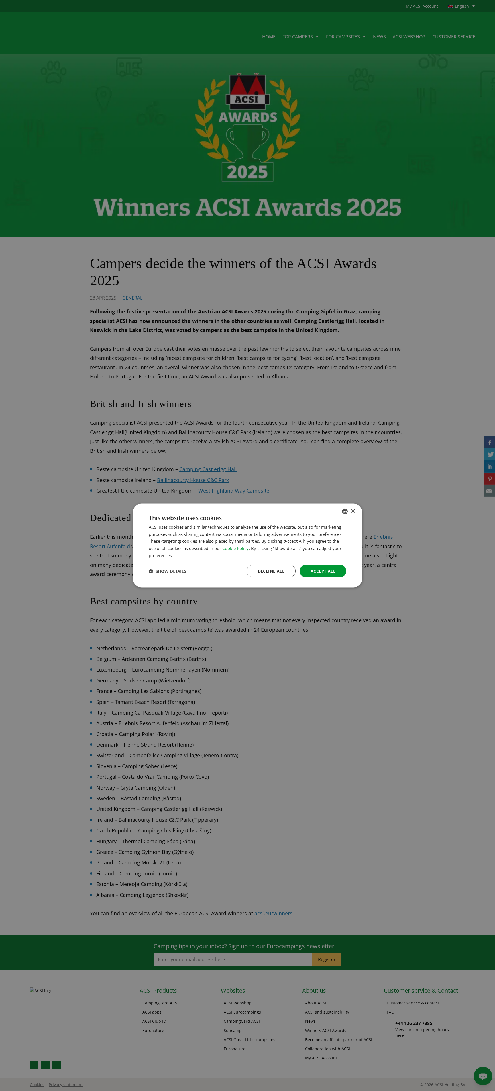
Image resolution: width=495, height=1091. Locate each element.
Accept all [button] (323, 570)
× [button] (353, 511)
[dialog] (247, 545)
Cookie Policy (235, 548)
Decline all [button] (271, 570)
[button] (167, 571)
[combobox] (345, 511)
